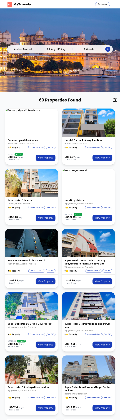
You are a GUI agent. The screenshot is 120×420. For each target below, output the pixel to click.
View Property (45, 157)
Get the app (102, 4)
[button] (31, 123)
